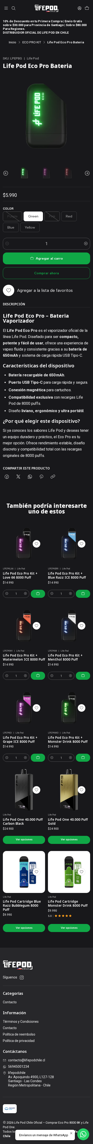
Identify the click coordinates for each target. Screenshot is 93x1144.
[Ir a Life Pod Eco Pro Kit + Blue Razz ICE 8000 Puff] (69, 544)
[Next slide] (86, 173)
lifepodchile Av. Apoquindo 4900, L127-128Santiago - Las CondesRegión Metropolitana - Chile (31, 1079)
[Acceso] (79, 8)
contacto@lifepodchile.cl (26, 1060)
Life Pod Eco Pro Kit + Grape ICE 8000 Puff (20, 739)
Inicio (12, 42)
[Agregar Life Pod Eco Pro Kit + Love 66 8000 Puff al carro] (38, 594)
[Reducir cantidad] (7, 243)
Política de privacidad (19, 1041)
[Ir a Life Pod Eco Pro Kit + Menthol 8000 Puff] (69, 626)
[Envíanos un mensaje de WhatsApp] (83, 1134)
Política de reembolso (19, 1034)
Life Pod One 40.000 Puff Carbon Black (23, 821)
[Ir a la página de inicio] (46, 8)
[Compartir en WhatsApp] (30, 477)
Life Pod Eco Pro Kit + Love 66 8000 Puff (20, 575)
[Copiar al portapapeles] (53, 477)
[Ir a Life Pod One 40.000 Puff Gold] (69, 790)
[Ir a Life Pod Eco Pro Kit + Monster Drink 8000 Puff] (69, 708)
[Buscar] (13, 8)
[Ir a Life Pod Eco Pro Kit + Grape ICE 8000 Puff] (24, 708)
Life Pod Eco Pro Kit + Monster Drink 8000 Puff (68, 739)
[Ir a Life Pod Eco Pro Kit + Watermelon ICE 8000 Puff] (24, 626)
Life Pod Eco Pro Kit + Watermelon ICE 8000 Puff (24, 657)
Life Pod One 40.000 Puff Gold (68, 821)
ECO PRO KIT (31, 42)
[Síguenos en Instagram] (21, 977)
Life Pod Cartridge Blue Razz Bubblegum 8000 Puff (22, 905)
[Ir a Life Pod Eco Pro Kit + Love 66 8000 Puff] (24, 544)
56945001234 (18, 1066)
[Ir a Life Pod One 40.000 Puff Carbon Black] (24, 790)
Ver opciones (24, 839)
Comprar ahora (46, 273)
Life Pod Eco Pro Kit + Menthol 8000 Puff (65, 657)
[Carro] (87, 8)
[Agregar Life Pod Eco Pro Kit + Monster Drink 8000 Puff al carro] (83, 758)
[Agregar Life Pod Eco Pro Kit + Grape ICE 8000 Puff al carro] (38, 758)
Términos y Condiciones (21, 1021)
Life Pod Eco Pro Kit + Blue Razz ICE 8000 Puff (67, 575)
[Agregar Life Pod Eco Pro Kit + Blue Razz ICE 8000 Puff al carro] (83, 594)
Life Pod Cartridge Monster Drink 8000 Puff (68, 903)
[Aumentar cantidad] (86, 243)
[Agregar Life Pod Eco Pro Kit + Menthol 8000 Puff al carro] (83, 676)
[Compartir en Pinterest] (41, 477)
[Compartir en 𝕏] (18, 477)
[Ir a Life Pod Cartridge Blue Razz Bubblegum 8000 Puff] (24, 872)
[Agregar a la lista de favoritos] (36, 544)
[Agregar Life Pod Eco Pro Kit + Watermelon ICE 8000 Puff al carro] (38, 676)
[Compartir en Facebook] (7, 477)
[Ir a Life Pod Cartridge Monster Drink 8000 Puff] (69, 872)
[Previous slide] (6, 173)
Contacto (10, 1002)
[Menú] (6, 8)
